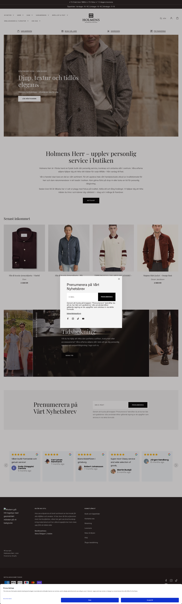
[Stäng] (119, 279)
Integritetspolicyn (74, 313)
